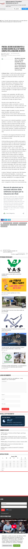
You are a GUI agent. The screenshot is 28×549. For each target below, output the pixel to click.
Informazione (22, 224)
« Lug (2, 470)
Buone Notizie (23, 223)
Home (2, 20)
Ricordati (10, 509)
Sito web (3, 403)
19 (10, 465)
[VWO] (5, 8)
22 (21, 465)
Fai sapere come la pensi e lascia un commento (11, 55)
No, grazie (16, 8)
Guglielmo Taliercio (6, 53)
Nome (3, 394)
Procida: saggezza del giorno (18, 254)
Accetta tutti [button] (16, 545)
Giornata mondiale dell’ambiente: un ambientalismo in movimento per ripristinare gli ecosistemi (14, 366)
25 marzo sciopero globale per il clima (11, 292)
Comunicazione (4, 224)
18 (6, 465)
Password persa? (5, 513)
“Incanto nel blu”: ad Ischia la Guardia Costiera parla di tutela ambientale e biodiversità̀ (13, 348)
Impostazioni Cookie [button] (7, 545)
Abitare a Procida (8, 223)
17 (2, 465)
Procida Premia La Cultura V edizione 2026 (17, 441)
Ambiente (16, 223)
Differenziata (14, 224)
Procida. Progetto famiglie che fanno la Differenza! (10, 251)
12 (10, 463)
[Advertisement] (14, 15)
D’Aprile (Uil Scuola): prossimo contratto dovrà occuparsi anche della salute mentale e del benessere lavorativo (14, 438)
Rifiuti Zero (4, 226)
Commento (4, 381)
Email (3, 399)
